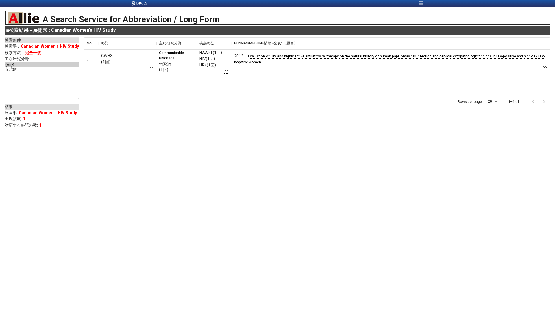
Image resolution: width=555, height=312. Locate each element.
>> (151, 67)
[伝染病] (42, 69)
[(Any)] (42, 64)
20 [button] (490, 101)
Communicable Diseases (171, 55)
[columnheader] (91, 43)
